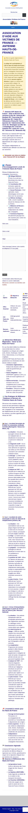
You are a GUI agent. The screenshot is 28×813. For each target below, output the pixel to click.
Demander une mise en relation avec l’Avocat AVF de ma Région (14, 156)
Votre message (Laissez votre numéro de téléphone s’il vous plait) (13, 247)
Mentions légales (6, 808)
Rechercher (14, 12)
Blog (13, 808)
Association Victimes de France (14, 19)
